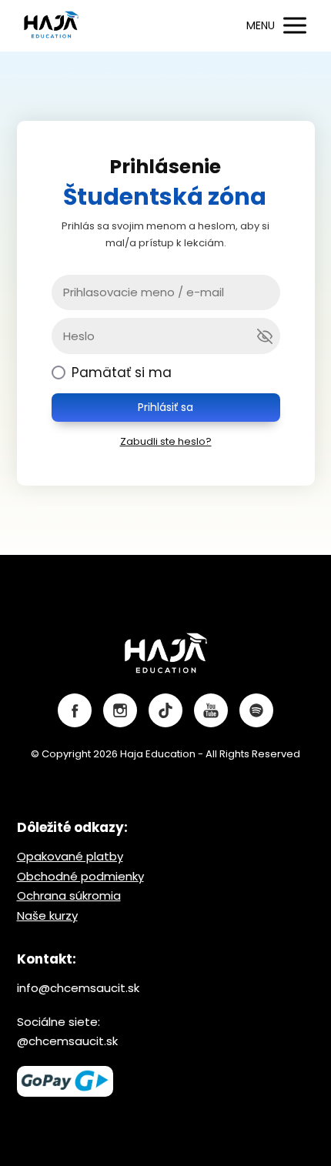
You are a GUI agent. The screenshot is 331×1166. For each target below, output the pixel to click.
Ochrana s (46, 895)
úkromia (98, 895)
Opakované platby (70, 856)
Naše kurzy (47, 915)
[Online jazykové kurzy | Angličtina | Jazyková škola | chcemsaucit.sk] (51, 26)
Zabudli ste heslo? (166, 441)
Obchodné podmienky (80, 876)
